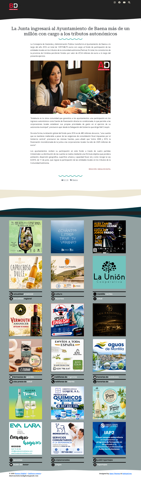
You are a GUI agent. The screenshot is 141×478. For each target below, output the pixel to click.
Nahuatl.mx (127, 474)
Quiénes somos (34, 473)
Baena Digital (20, 473)
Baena (75, 180)
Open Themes (114, 474)
